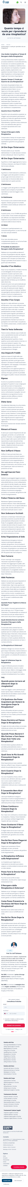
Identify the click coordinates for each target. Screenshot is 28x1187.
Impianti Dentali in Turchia (11, 1096)
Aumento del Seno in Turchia (11, 1068)
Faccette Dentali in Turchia (11, 1106)
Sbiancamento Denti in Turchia (12, 1102)
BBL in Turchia (7, 1084)
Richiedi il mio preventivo (14, 1025)
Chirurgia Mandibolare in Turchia (12, 1044)
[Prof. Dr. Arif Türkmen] (14, 945)
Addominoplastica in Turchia (11, 1082)
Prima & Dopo (6, 1159)
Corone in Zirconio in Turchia (11, 1104)
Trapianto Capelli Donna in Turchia (13, 1118)
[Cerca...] (21, 2)
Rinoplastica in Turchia (10, 1054)
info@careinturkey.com (8, 1145)
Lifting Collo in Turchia (9, 1058)
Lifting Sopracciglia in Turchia (11, 1046)
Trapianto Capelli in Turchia (11, 1112)
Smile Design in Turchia (10, 1100)
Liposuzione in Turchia (9, 1080)
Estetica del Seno (9, 1066)
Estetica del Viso (9, 1042)
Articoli (8, 44)
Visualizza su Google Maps (9, 1143)
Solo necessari (18, 1180)
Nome (5, 1004)
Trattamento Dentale (10, 1094)
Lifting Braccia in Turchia (10, 1086)
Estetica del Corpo (9, 1078)
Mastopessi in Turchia (9, 1072)
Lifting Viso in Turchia (9, 1050)
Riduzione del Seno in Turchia (11, 1070)
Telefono (6, 1010)
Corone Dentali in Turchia (10, 1098)
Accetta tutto (7, 1180)
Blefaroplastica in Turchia (10, 1048)
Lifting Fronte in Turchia (10, 1061)
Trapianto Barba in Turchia (11, 1114)
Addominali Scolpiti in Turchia (11, 1090)
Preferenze (6, 1184)
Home (2, 44)
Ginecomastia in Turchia (10, 1074)
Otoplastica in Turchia (9, 1056)
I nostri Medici (6, 1163)
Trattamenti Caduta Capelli (12, 1110)
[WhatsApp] (17, 2)
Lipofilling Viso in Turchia (10, 1052)
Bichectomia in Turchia (10, 1060)
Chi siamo (5, 1158)
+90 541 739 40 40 (11, 1147)
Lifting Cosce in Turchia (10, 1088)
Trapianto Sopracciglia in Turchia (12, 1116)
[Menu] (25, 2)
